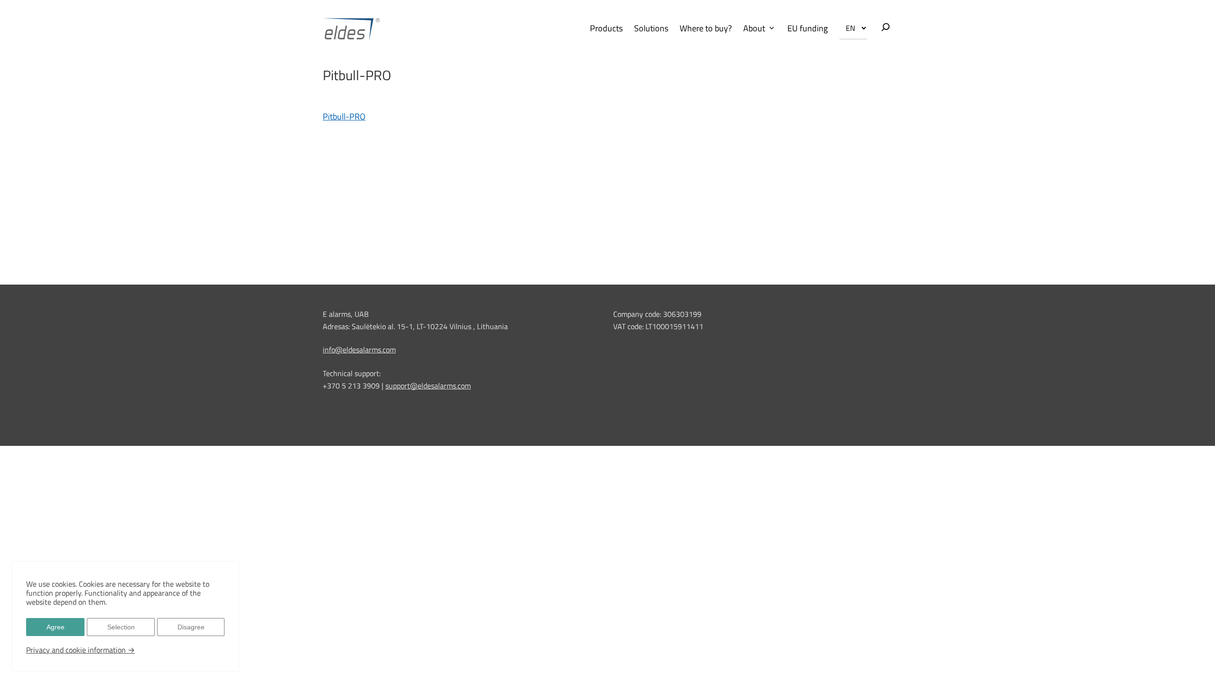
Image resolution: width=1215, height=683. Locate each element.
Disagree (191, 627)
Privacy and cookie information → (80, 649)
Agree (56, 627)
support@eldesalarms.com (428, 385)
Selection (121, 627)
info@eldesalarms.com (359, 349)
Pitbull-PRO (344, 116)
